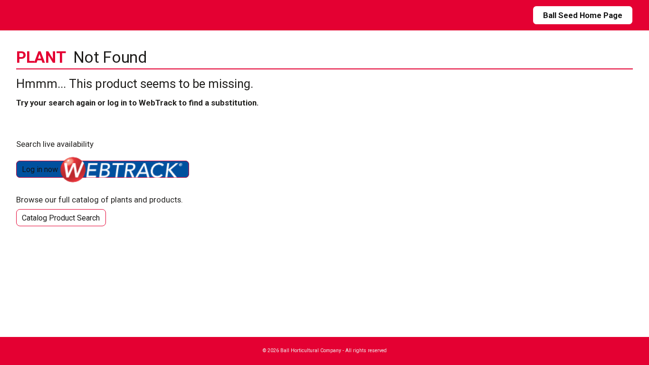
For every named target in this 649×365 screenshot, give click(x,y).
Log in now (41, 169)
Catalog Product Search (61, 217)
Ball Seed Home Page (582, 15)
